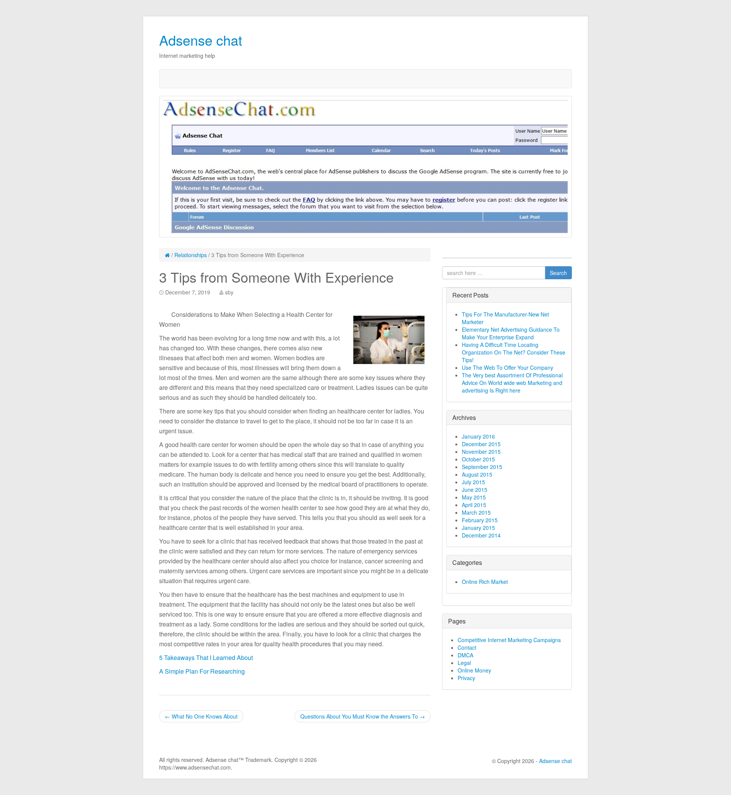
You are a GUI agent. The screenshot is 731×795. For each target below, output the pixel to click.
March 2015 (476, 512)
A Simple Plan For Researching (202, 671)
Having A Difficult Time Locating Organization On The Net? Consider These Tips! (513, 352)
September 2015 (482, 467)
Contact (467, 647)
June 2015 (474, 489)
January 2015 (478, 527)
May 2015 (474, 497)
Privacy (466, 678)
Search (558, 273)
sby (229, 292)
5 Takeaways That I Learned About (206, 657)
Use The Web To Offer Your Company (507, 367)
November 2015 (481, 451)
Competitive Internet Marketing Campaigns (509, 640)
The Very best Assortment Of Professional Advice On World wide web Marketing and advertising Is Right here (512, 382)
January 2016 (478, 436)
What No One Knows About (201, 716)
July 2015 (473, 482)
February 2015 (480, 520)
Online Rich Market (485, 581)
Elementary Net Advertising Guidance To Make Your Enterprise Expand (511, 333)
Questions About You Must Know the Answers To (362, 716)
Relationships (190, 255)
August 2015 (477, 474)
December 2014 (481, 535)
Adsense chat (200, 39)
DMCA (465, 655)
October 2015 (478, 459)
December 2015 (481, 444)
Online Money (474, 670)
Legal (464, 662)
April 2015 (474, 505)
